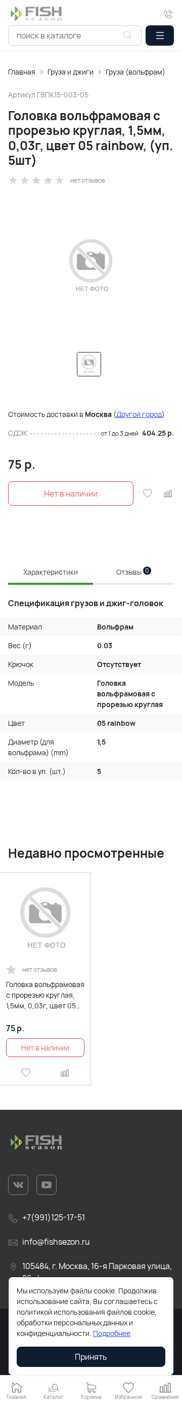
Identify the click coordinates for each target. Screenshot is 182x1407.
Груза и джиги (71, 72)
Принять (91, 1356)
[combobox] (75, 35)
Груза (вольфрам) (135, 72)
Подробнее (111, 1333)
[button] (160, 35)
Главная (21, 72)
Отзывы (132, 572)
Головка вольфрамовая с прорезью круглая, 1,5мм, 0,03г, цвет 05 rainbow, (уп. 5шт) (45, 995)
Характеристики (50, 572)
